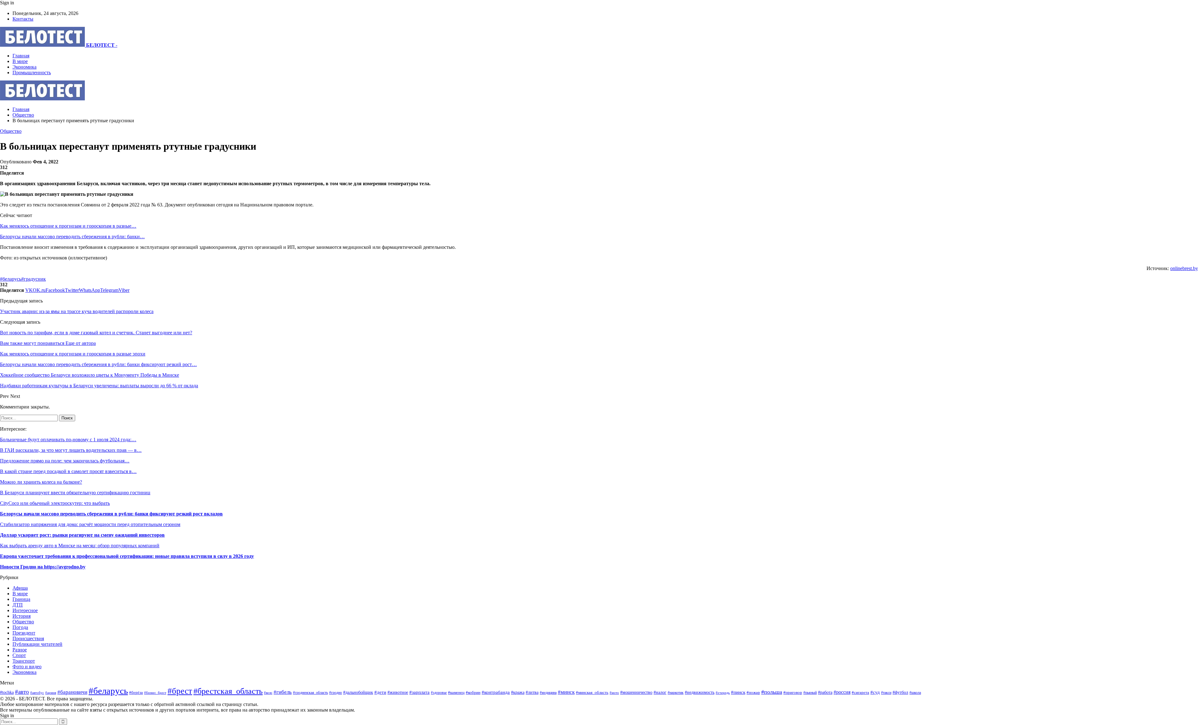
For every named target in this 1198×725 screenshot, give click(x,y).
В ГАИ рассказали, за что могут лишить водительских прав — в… (71, 450)
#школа (915, 692)
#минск (566, 692)
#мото (614, 692)
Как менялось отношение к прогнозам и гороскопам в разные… (68, 226)
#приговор (792, 692)
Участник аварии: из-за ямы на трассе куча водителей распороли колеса (76, 311)
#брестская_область (228, 691)
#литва (532, 692)
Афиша (20, 588)
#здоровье (439, 693)
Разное (19, 649)
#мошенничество (636, 692)
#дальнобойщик (358, 692)
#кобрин (473, 692)
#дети (380, 692)
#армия (50, 692)
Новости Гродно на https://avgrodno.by (42, 566)
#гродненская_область (310, 693)
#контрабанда (496, 692)
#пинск (738, 692)
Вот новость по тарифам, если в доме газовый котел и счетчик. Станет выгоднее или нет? (96, 332)
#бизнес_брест (155, 692)
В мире (20, 61)
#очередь (723, 692)
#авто (22, 692)
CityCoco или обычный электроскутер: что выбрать (55, 503)
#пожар (753, 692)
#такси (886, 693)
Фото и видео (26, 666)
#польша (771, 692)
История (21, 616)
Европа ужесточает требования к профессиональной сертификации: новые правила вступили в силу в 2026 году (127, 556)
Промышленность (31, 72)
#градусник (33, 279)
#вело (268, 692)
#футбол (900, 692)
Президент (23, 633)
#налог (660, 692)
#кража (517, 692)
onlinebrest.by (1184, 268)
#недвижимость (699, 692)
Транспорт (23, 661)
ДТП (17, 604)
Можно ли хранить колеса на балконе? (41, 482)
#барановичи (72, 692)
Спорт (19, 655)
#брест (180, 691)
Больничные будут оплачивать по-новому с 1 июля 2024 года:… (68, 439)
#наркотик (676, 693)
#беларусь (10, 279)
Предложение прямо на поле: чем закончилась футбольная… (64, 460)
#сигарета (860, 692)
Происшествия (28, 638)
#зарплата (419, 692)
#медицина (548, 692)
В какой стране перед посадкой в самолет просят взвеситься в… (68, 471)
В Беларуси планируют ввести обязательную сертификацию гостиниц (75, 492)
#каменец (456, 692)
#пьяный (810, 692)
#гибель (283, 692)
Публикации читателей (37, 644)
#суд (875, 692)
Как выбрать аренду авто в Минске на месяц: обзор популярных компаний (79, 545)
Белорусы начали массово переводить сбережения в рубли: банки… (72, 236)
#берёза (136, 692)
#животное (397, 692)
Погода (20, 627)
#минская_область (592, 692)
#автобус (37, 692)
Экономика (24, 67)
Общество (11, 131)
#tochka (7, 692)
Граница (21, 599)
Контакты (22, 19)
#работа (825, 692)
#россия (842, 692)
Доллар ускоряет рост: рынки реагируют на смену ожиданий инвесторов (82, 535)
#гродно (335, 692)
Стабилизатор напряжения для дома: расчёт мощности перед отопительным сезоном (90, 524)
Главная (20, 55)
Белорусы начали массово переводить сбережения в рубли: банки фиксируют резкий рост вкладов (111, 513)
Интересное (25, 610)
